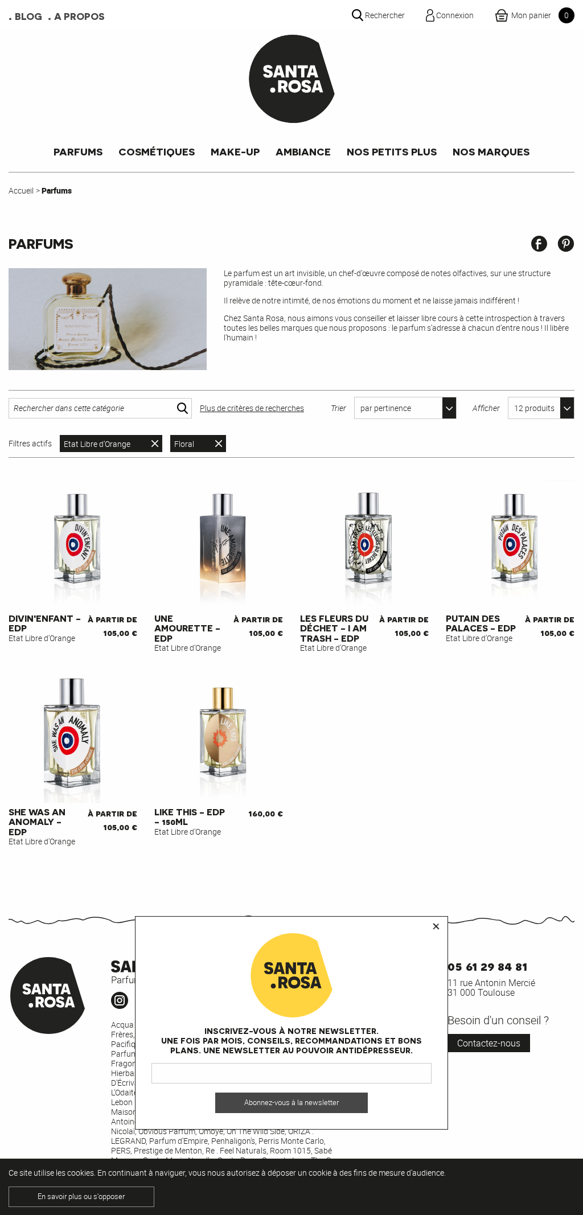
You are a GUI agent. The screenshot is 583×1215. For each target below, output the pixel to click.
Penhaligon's (233, 1140)
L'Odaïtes (126, 1092)
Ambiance (303, 151)
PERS (120, 1150)
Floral (184, 443)
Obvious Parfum (166, 1131)
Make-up (235, 151)
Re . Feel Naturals (236, 1150)
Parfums (78, 151)
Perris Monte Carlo (291, 1140)
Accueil (21, 190)
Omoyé (211, 1131)
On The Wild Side (256, 1131)
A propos (79, 16)
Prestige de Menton (168, 1150)
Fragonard (130, 1063)
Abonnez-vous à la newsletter (291, 1102)
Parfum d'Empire (178, 1140)
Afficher (486, 408)
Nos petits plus (392, 151)
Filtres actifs (30, 443)
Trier (338, 408)
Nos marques (491, 151)
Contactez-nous (488, 1043)
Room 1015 (290, 1150)
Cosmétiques (156, 151)
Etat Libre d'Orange (97, 443)
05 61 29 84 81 (487, 965)
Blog (28, 16)
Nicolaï (123, 1131)
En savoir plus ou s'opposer (81, 1196)
